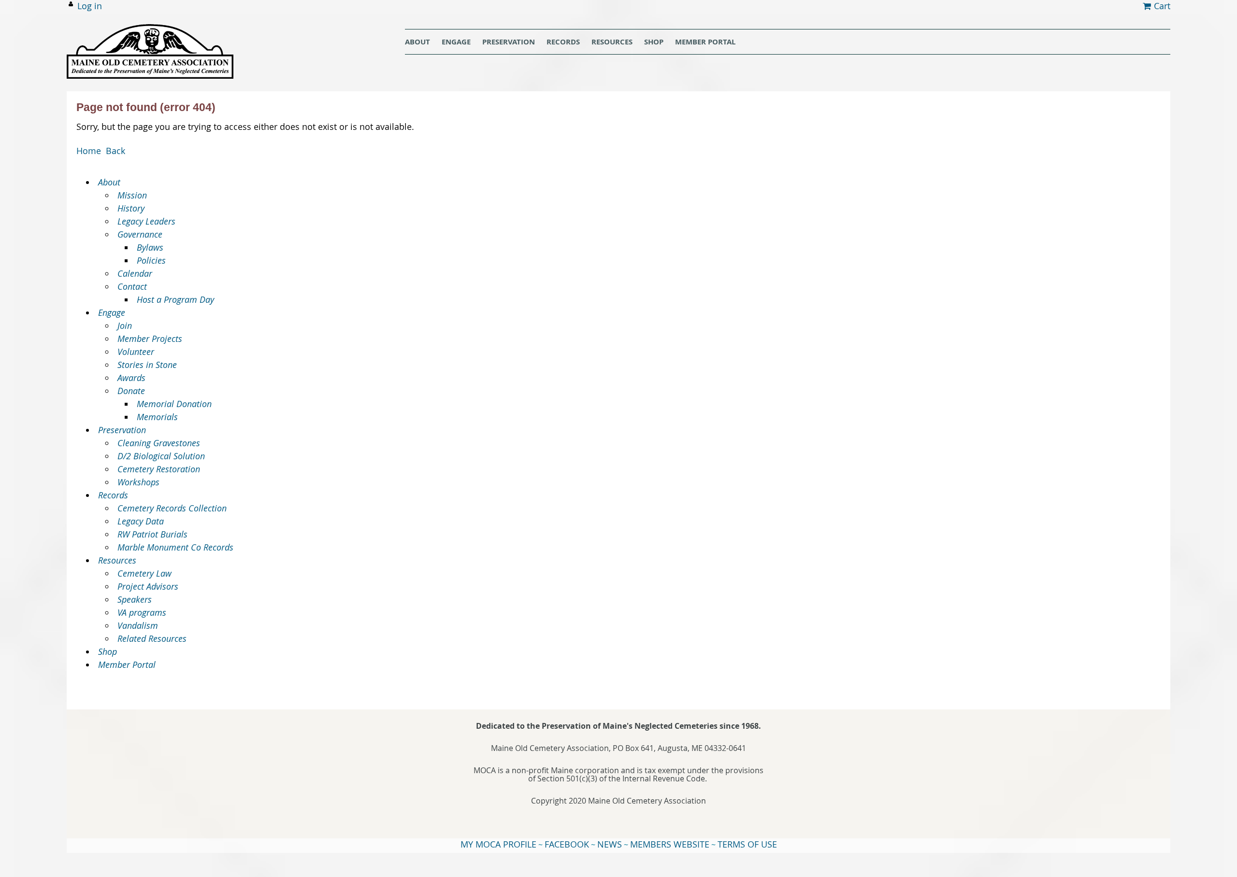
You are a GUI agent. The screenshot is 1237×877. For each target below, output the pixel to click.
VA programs (141, 612)
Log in (89, 6)
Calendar (134, 273)
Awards (131, 377)
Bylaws (150, 247)
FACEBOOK (567, 844)
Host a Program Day (175, 299)
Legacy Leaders (146, 221)
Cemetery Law (144, 573)
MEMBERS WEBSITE (669, 844)
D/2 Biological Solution (161, 456)
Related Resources (152, 638)
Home (88, 150)
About (109, 182)
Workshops (138, 482)
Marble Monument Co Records (175, 547)
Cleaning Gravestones (158, 443)
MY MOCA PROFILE (498, 844)
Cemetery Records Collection (172, 508)
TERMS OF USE (747, 844)
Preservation (122, 430)
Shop (107, 651)
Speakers (134, 599)
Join (124, 325)
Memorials (157, 417)
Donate (131, 390)
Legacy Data (140, 521)
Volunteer (135, 351)
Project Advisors (147, 586)
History (130, 208)
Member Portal (127, 664)
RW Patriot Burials (152, 534)
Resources (117, 560)
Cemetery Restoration (158, 469)
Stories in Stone (147, 364)
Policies (151, 260)
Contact (132, 286)
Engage (111, 312)
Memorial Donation (174, 404)
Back (115, 150)
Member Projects (149, 338)
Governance (139, 234)
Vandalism (137, 625)
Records (113, 495)
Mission (132, 195)
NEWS (609, 844)
